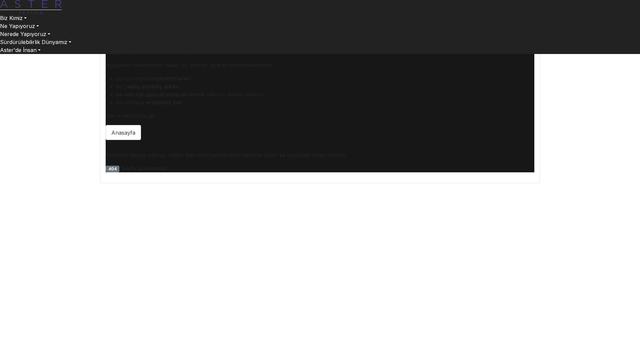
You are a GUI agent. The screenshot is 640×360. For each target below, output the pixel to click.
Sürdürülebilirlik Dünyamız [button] (33, 42)
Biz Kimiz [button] (11, 18)
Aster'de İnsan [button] (18, 50)
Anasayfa (123, 132)
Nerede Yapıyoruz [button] (23, 34)
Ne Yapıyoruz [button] (17, 26)
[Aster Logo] (31, 6)
